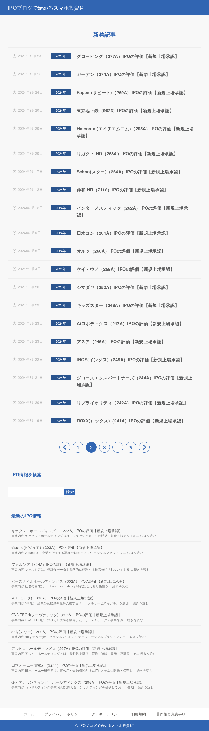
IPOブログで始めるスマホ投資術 (46, 7)
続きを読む (148, 535)
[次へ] (144, 447)
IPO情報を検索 (26, 474)
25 (131, 447)
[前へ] (64, 447)
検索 (70, 492)
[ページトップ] (199, 721)
